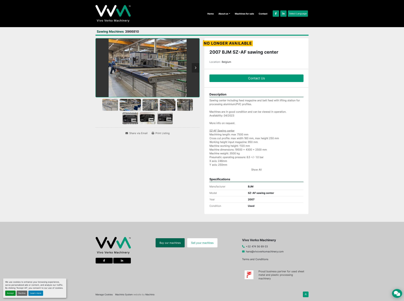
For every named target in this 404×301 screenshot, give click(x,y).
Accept (10, 293)
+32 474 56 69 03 (257, 246)
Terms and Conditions (255, 259)
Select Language (298, 13)
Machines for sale (244, 13)
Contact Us (256, 78)
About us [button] (223, 13)
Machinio (149, 294)
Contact (263, 13)
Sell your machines (202, 242)
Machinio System (124, 294)
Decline (22, 293)
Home (210, 13)
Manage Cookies (104, 294)
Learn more (35, 293)
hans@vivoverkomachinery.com (265, 251)
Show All (256, 169)
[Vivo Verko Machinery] (113, 245)
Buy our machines (170, 242)
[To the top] (306, 294)
